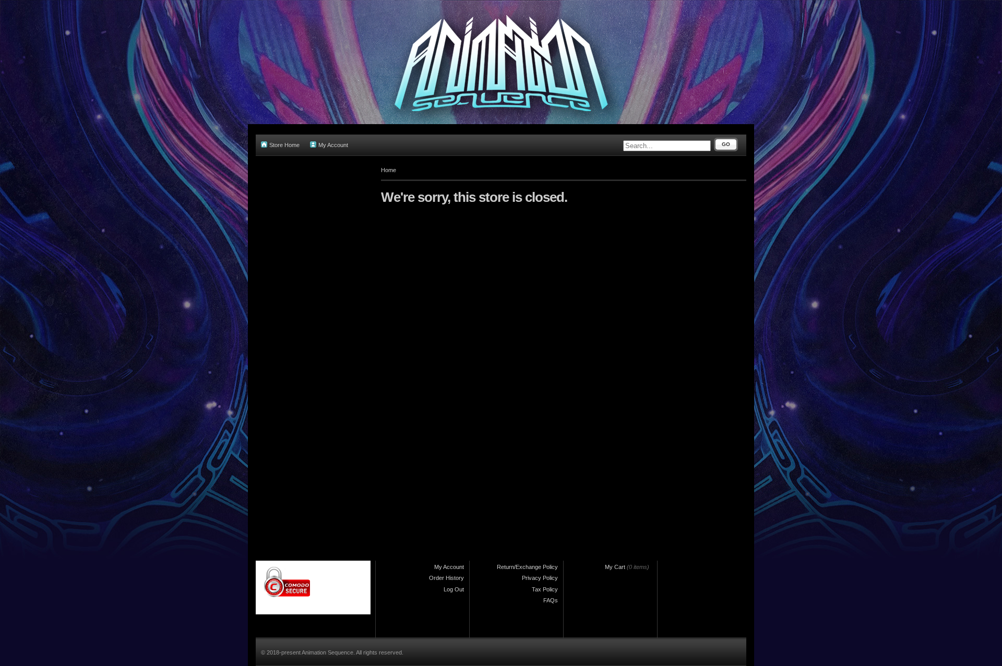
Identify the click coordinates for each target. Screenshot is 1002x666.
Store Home (284, 145)
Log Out (454, 589)
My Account (333, 145)
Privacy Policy (540, 578)
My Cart (615, 567)
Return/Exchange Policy (527, 567)
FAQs (550, 600)
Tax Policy (545, 589)
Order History (446, 578)
